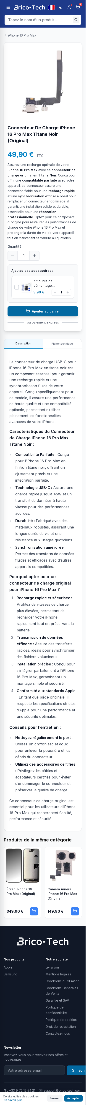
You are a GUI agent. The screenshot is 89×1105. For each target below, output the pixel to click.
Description (23, 343)
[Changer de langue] (51, 7)
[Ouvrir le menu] (8, 7)
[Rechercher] (76, 20)
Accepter (73, 1098)
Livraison (52, 967)
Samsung (10, 974)
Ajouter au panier (46, 311)
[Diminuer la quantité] (12, 255)
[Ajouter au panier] (34, 911)
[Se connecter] (69, 7)
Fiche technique (62, 343)
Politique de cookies (61, 1020)
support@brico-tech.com (62, 1090)
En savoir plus (13, 1100)
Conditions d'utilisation (62, 981)
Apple (8, 967)
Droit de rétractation (61, 1026)
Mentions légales (58, 974)
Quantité (14, 246)
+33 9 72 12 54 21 (22, 1090)
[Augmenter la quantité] (34, 255)
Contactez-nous (58, 1033)
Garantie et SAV (57, 1000)
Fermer (55, 1098)
